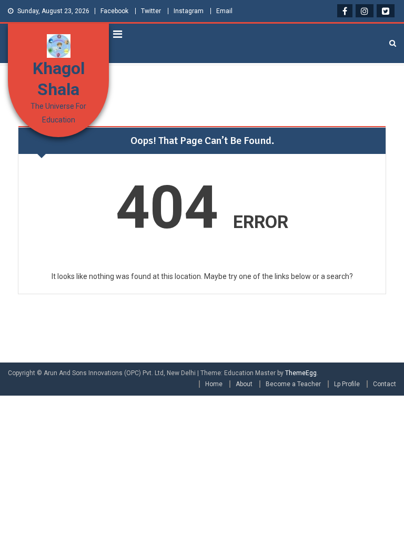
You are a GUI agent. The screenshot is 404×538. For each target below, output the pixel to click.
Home (214, 384)
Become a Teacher (293, 384)
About (244, 384)
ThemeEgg (301, 373)
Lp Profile (347, 384)
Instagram (189, 11)
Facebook (114, 11)
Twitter (151, 11)
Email (224, 11)
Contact (384, 384)
